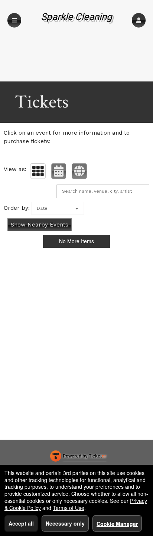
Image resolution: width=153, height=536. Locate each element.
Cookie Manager (117, 523)
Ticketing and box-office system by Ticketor (78, 457)
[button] (139, 20)
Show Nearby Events (39, 224)
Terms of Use (68, 507)
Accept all (21, 523)
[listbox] (58, 208)
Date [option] (42, 208)
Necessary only (65, 523)
